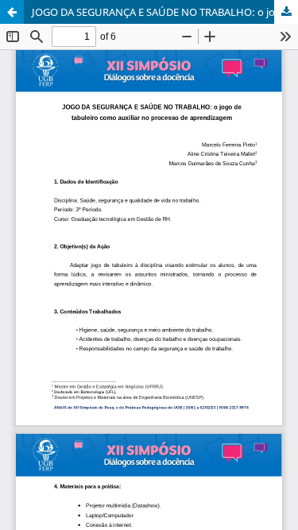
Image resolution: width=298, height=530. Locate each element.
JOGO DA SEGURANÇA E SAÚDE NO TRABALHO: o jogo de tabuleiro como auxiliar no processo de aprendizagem (165, 12)
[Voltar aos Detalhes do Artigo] (12, 12)
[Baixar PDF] (286, 12)
